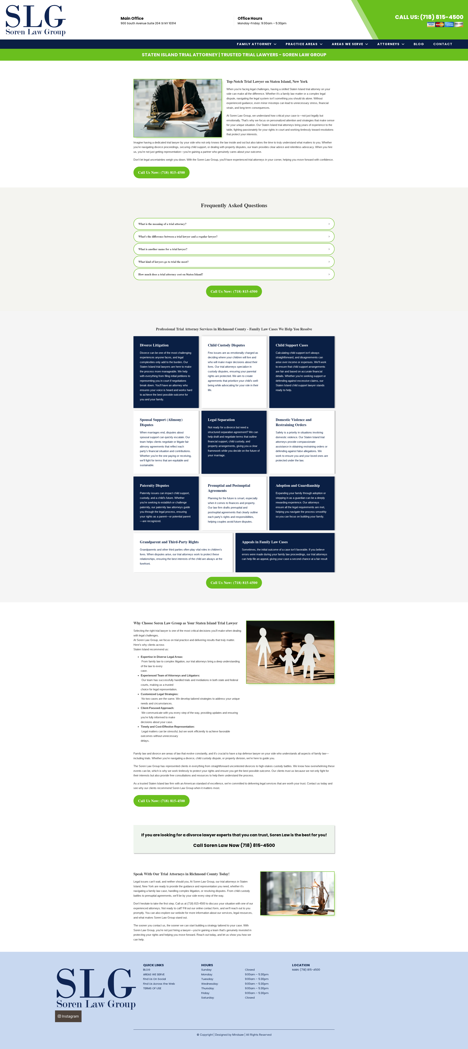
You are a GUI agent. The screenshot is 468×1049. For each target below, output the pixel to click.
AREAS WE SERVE (154, 974)
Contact (442, 44)
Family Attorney (254, 44)
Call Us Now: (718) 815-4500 (161, 172)
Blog (419, 44)
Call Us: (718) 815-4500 (429, 17)
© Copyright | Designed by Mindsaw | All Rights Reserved (234, 1034)
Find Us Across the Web (159, 984)
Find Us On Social (154, 979)
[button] (234, 224)
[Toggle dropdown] (275, 44)
